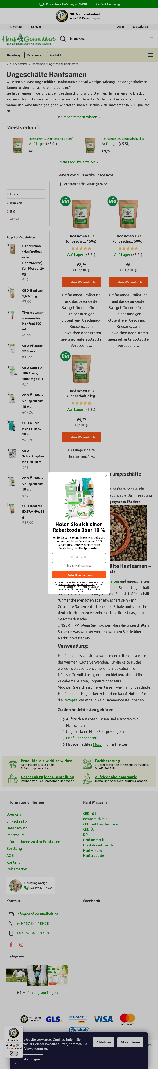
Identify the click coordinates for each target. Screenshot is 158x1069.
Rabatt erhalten (79, 575)
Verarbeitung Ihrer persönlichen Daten (77, 585)
